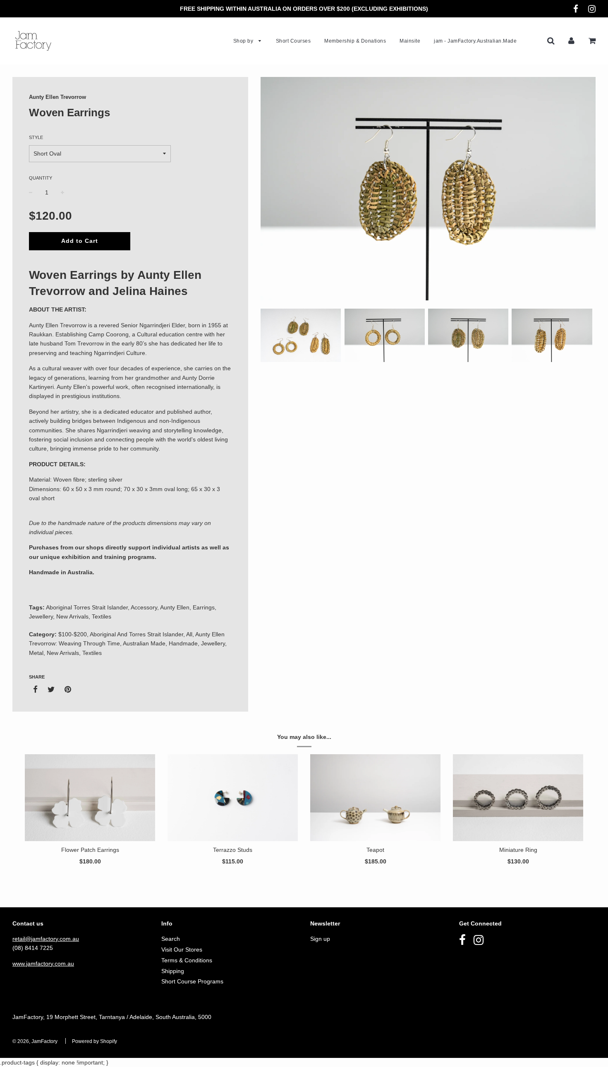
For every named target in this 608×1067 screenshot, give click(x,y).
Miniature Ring (518, 849)
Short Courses (293, 41)
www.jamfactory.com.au (43, 963)
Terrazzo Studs (232, 849)
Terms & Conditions (186, 960)
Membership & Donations (355, 41)
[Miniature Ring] (518, 797)
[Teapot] (375, 797)
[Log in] (571, 40)
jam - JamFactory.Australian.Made (475, 41)
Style (36, 137)
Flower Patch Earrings (90, 849)
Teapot (375, 849)
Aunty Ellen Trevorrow (57, 97)
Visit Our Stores (181, 949)
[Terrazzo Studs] (233, 797)
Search (170, 938)
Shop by (244, 41)
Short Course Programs (192, 981)
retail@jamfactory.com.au (45, 938)
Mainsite (410, 41)
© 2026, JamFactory (34, 1041)
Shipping (172, 971)
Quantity (40, 177)
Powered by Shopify (94, 1041)
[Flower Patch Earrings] (90, 797)
